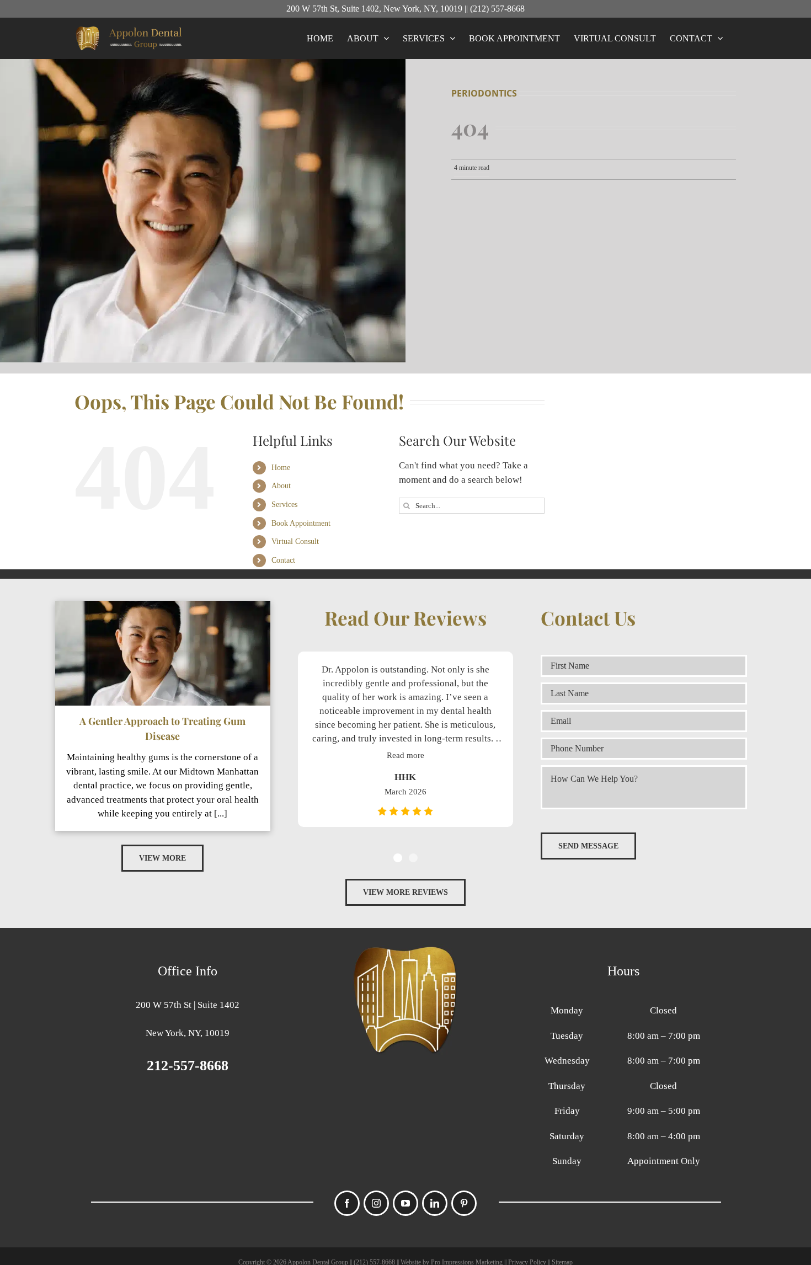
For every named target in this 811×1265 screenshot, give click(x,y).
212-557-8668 (187, 1066)
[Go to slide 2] (413, 857)
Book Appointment (300, 523)
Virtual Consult (295, 541)
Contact (283, 560)
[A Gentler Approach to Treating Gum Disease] (162, 653)
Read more (406, 755)
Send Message (588, 846)
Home (280, 467)
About (281, 486)
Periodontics (484, 93)
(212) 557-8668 (497, 8)
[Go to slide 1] (397, 857)
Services (284, 504)
